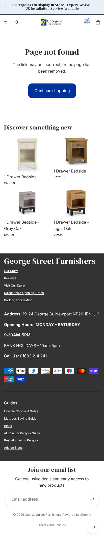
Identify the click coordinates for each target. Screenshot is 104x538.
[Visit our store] (86, 22)
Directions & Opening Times (24, 293)
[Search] (16, 22)
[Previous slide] (5, 6)
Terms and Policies (52, 525)
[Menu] (5, 22)
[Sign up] (92, 499)
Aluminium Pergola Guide (22, 433)
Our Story (11, 271)
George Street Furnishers (43, 515)
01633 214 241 (33, 355)
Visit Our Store (14, 285)
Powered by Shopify (76, 515)
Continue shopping (52, 90)
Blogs (8, 426)
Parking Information (18, 300)
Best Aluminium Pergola (21, 440)
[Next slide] (98, 6)
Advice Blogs (13, 447)
